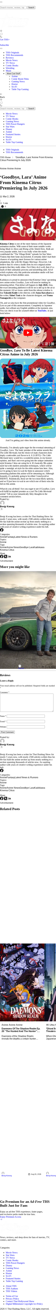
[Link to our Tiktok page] (23, 1245)
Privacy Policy (12, 1298)
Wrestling (10, 68)
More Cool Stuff (13, 73)
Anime (14, 76)
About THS (11, 1286)
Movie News (12, 60)
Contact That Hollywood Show (20, 1301)
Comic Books (12, 65)
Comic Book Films (20, 79)
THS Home (5, 157)
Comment (4, 692)
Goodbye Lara (26, 547)
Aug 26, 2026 (36, 1174)
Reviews (10, 57)
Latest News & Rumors (26, 537)
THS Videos (11, 1291)
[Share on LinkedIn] (9, 557)
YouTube (42, 310)
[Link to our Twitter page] (2, 1245)
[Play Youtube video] (28, 332)
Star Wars (10, 126)
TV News (10, 63)
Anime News (12, 547)
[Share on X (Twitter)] (6, 557)
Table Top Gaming (20, 89)
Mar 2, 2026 (9, 196)
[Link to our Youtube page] (13, 1245)
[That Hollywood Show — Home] (14, 28)
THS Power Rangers (15, 124)
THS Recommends (14, 55)
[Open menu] (1, 48)
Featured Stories (13, 134)
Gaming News (18, 81)
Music (8, 70)
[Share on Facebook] (2, 557)
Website (3, 727)
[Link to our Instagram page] (7, 1245)
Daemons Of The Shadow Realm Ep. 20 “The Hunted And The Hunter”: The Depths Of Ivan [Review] (21, 1030)
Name (3, 716)
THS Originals (12, 52)
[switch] (1, 34)
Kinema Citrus (7, 550)
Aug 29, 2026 (50, 667)
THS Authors (12, 1288)
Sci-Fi (14, 86)
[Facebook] (1, 531)
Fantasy (10, 537)
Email (3, 721)
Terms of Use (12, 1296)
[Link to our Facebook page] (18, 1245)
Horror (14, 84)
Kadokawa (39, 547)
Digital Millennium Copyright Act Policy (24, 1304)
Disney (9, 129)
